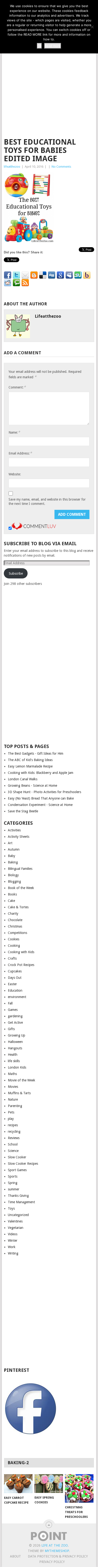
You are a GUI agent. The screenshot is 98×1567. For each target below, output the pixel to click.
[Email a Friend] (25, 275)
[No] (92, 26)
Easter (12, 984)
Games (13, 1010)
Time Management (21, 1202)
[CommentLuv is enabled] (34, 528)
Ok (39, 46)
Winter (12, 1240)
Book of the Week (21, 888)
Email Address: (20, 453)
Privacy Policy (52, 1562)
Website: (15, 474)
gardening (15, 1016)
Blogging (14, 881)
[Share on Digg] (51, 275)
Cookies (13, 939)
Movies (13, 1087)
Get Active (15, 1022)
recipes (13, 1125)
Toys (11, 1208)
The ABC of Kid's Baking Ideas (30, 760)
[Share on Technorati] (16, 283)
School (13, 1144)
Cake (11, 901)
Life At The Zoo (54, 1545)
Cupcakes (15, 971)
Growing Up (16, 1035)
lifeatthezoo (12, 166)
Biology (13, 875)
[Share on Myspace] (69, 275)
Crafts (12, 958)
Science (13, 1151)
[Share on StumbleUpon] (78, 275)
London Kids (17, 1067)
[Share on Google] (60, 275)
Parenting (15, 1106)
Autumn (14, 849)
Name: (14, 432)
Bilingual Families (20, 869)
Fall (10, 1003)
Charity (13, 913)
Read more (53, 46)
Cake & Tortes (18, 907)
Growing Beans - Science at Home (32, 785)
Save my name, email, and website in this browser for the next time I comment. (47, 501)
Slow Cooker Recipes (23, 1163)
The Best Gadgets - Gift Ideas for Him (35, 753)
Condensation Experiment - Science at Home (40, 805)
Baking (13, 862)
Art (10, 843)
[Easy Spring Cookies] (48, 1483)
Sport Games (17, 1170)
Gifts (11, 1029)
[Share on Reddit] (7, 283)
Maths (12, 1074)
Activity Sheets (18, 836)
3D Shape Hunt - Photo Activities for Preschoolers (44, 792)
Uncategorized (18, 1215)
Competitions (17, 933)
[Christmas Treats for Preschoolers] (79, 1488)
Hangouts (15, 1048)
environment (17, 997)
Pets (11, 1112)
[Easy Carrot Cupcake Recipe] (18, 1483)
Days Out (14, 978)
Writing (13, 1253)
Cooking (14, 945)
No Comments (61, 166)
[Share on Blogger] (34, 275)
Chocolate (15, 920)
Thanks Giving (18, 1196)
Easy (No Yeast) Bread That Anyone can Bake (41, 798)
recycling (14, 1131)
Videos (12, 1234)
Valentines (15, 1221)
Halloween (15, 1042)
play (11, 1119)
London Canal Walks (22, 779)
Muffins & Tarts (19, 1093)
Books (12, 894)
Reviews (14, 1138)
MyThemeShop (57, 1551)
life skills (14, 1061)
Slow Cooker (17, 1157)
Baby (11, 856)
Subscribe (16, 573)
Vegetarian (15, 1228)
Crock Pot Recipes (21, 965)
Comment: (17, 387)
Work (11, 1247)
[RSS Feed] (25, 283)
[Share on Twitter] (16, 275)
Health (12, 1054)
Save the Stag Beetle (23, 811)
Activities (14, 830)
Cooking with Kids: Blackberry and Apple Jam (40, 773)
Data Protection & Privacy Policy (58, 1556)
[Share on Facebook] (7, 275)
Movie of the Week (21, 1080)
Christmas (15, 926)
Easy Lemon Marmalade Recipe (30, 766)
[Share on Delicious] (43, 275)
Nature (13, 1099)
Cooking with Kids (21, 952)
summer (13, 1189)
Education (15, 990)
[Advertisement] (49, 81)
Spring (12, 1183)
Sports (12, 1176)
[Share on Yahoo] (87, 275)
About (15, 1556)
